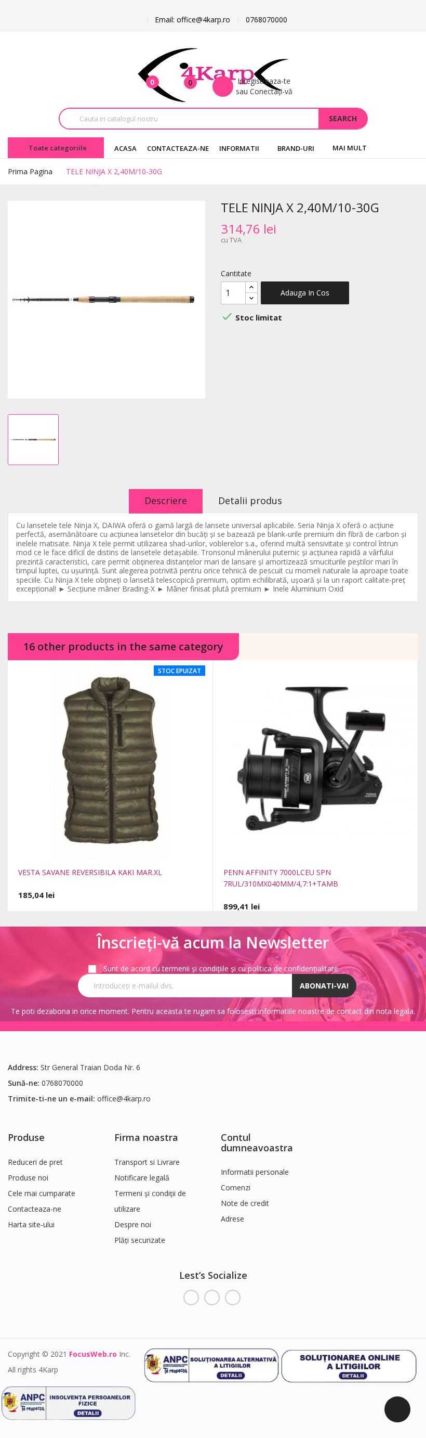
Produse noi (28, 1178)
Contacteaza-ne (34, 1209)
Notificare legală (141, 1178)
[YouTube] (212, 1297)
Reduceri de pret (35, 1162)
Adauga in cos (305, 293)
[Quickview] (87, 848)
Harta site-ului (31, 1224)
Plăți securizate (139, 1240)
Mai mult (349, 147)
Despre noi (132, 1224)
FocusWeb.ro (93, 1354)
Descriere (165, 500)
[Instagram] (233, 1297)
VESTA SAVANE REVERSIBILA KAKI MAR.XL (90, 872)
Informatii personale (255, 1172)
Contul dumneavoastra (257, 1142)
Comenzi (235, 1187)
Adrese (232, 1219)
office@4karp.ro (124, 1098)
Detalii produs (250, 500)
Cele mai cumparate (41, 1193)
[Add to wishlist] (133, 848)
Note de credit (245, 1203)
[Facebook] (191, 1297)
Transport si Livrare (147, 1162)
